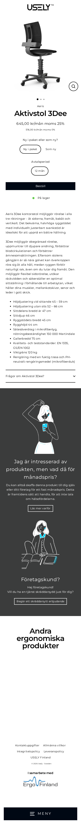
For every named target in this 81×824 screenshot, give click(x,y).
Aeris (40, 106)
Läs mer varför (40, 508)
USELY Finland (40, 757)
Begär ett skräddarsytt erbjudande (40, 601)
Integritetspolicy (28, 751)
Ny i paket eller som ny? (40, 140)
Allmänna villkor (54, 745)
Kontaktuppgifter (27, 745)
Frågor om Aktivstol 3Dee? (25, 376)
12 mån (39, 170)
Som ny (51, 149)
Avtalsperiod (40, 161)
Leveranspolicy (54, 751)
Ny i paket (30, 149)
